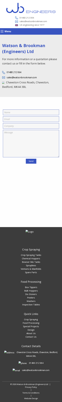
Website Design (31, 398)
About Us (31, 333)
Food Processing (31, 322)
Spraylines (31, 265)
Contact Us (31, 336)
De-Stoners (31, 294)
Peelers (31, 297)
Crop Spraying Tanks (31, 255)
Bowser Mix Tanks (31, 261)
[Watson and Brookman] (31, 7)
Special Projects (31, 326)
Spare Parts (31, 272)
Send (31, 161)
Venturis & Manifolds (31, 268)
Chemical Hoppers (31, 258)
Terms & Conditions (31, 392)
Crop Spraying (31, 319)
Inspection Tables (31, 304)
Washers (31, 301)
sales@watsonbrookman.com (33, 21)
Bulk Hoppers (31, 290)
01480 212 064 (26, 17)
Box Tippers (31, 287)
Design (31, 329)
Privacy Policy (31, 387)
